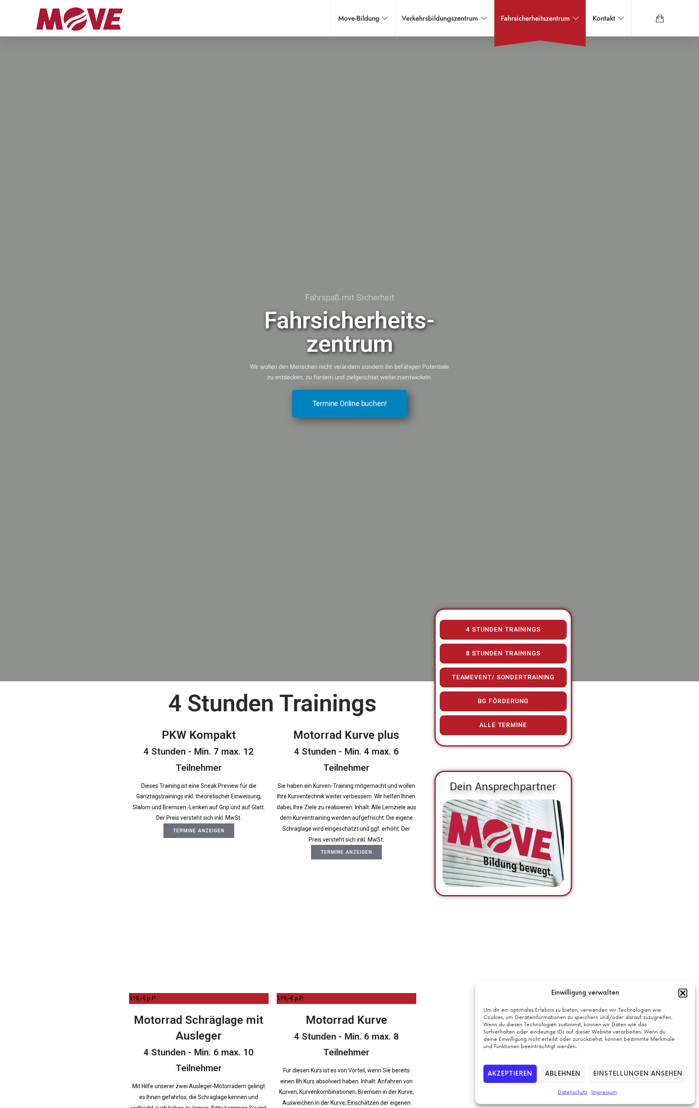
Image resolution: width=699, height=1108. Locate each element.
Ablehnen (562, 1074)
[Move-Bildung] (79, 18)
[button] (683, 993)
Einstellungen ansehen (637, 1074)
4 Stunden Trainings (503, 629)
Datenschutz (572, 1092)
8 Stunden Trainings (503, 653)
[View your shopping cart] (659, 18)
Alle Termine (503, 725)
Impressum (604, 1092)
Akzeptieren (510, 1074)
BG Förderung (503, 701)
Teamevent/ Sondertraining (503, 677)
